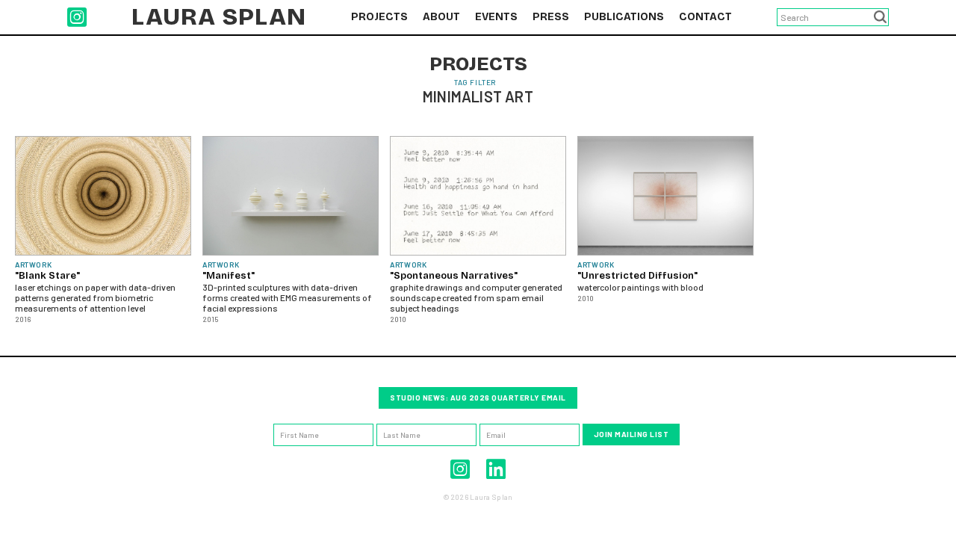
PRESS (551, 16)
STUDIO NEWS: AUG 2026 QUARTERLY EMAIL (478, 397)
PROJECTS (379, 16)
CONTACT (705, 16)
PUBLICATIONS (624, 16)
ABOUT (441, 16)
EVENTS (496, 16)
